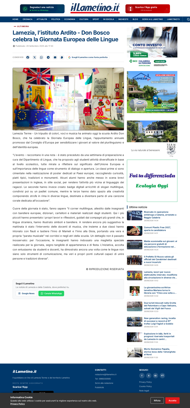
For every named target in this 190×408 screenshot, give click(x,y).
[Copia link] (62, 57)
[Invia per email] (55, 57)
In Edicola (108, 19)
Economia (69, 19)
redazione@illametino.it (105, 374)
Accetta (172, 400)
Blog (135, 19)
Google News (28, 293)
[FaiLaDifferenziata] (152, 181)
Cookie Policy (145, 386)
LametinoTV (173, 19)
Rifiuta (157, 400)
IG (155, 375)
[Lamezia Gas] (152, 92)
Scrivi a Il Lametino (152, 19)
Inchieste (123, 19)
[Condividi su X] (34, 57)
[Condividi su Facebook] (27, 57)
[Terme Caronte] (152, 136)
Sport (96, 19)
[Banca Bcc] (152, 48)
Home (15, 19)
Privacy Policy (145, 382)
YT (162, 375)
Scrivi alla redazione (104, 383)
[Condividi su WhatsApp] (41, 57)
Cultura (83, 19)
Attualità (42, 19)
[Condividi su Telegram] (48, 57)
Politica (55, 19)
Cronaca (27, 19)
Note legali (144, 390)
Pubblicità (99, 387)
